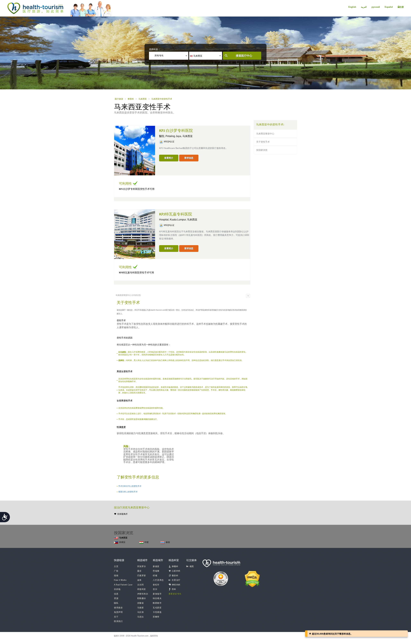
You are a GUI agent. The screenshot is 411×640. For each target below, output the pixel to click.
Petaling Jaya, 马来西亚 (179, 136)
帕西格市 (157, 603)
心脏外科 (176, 571)
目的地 (117, 589)
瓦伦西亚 (157, 608)
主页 (116, 567)
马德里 (140, 608)
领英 (192, 567)
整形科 (131, 99)
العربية (364, 7)
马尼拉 (140, 617)
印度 (146, 542)
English (352, 7)
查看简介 (168, 158)
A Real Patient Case (123, 585)
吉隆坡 (140, 603)
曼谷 (139, 571)
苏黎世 (156, 617)
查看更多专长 (175, 594)
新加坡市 (157, 594)
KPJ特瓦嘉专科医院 (175, 214)
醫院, (162, 136)
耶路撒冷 (141, 598)
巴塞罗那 (141, 576)
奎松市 (156, 585)
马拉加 (140, 612)
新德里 (156, 567)
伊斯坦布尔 (142, 594)
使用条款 (118, 608)
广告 (116, 571)
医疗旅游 (119, 99)
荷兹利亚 (141, 589)
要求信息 (188, 158)
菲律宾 (122, 542)
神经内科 (176, 585)
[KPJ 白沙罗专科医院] (134, 150)
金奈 (139, 580)
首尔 (155, 589)
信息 (116, 594)
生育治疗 (176, 580)
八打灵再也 (158, 580)
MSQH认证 (169, 141)
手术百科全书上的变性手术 (129, 486)
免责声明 (118, 612)
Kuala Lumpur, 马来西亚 (183, 219)
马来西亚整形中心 (265, 133)
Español (389, 7)
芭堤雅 (156, 571)
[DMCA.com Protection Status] (252, 578)
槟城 (155, 576)
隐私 (116, 603)
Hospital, (164, 219)
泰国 (168, 542)
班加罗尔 (141, 567)
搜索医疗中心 (244, 55)
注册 (402, 7)
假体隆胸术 (122, 514)
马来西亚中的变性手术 (161, 99)
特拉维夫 (157, 598)
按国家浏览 (261, 150)
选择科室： (154, 49)
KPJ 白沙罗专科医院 (176, 130)
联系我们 (118, 621)
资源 (116, 598)
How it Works (120, 580)
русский (376, 7)
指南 (116, 576)
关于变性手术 (263, 142)
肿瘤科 (175, 567)
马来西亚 (142, 99)
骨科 (174, 589)
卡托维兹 (157, 612)
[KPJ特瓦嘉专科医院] (134, 233)
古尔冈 (140, 585)
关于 (116, 617)
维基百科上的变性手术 (128, 492)
